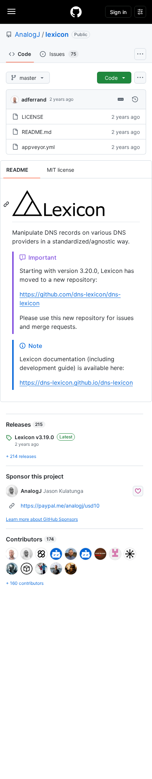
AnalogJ (27, 34)
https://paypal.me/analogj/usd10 (60, 505)
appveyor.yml (38, 147)
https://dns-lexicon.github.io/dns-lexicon (76, 382)
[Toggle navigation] (11, 11)
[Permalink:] (7, 204)
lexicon (57, 34)
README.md (37, 132)
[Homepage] (76, 12)
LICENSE (32, 117)
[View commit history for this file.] (135, 99)
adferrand (33, 99)
